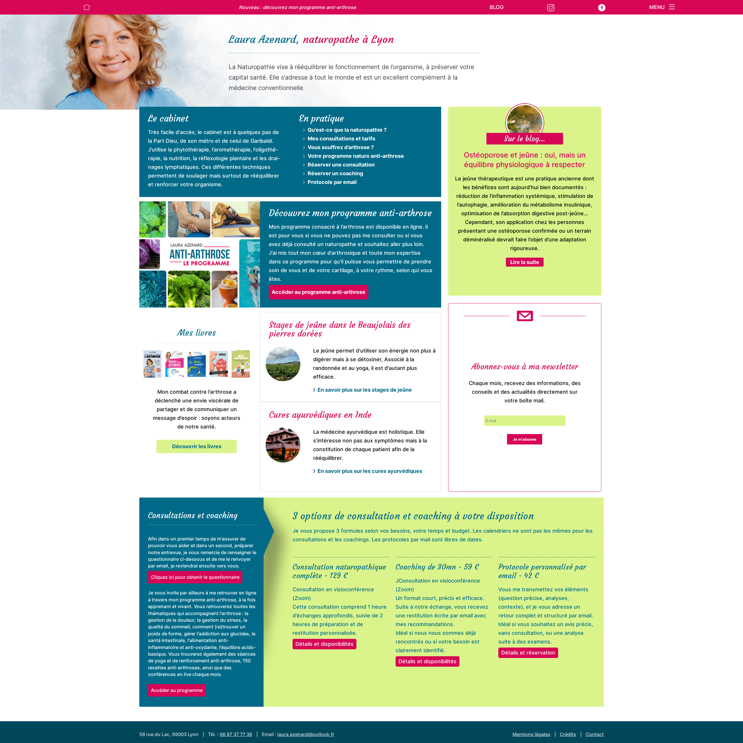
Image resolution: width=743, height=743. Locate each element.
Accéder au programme (177, 690)
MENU (657, 7)
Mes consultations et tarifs (341, 138)
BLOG (497, 7)
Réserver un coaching (335, 173)
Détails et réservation (528, 653)
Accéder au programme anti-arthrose (318, 292)
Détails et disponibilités (324, 644)
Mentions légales (531, 734)
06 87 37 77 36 (236, 734)
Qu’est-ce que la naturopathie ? (347, 130)
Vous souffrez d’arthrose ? (341, 147)
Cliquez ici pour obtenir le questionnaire (195, 577)
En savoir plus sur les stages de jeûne (365, 390)
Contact (595, 734)
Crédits (568, 734)
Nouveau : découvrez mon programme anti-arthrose (297, 7)
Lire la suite (524, 262)
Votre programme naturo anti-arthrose (356, 156)
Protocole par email (332, 182)
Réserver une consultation (341, 165)
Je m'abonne (524, 439)
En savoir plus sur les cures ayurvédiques (370, 471)
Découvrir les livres (196, 446)
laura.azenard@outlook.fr (305, 734)
